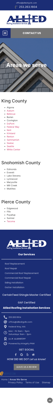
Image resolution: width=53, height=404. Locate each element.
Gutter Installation (14, 287)
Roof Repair (11, 268)
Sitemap (46, 382)
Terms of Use (32, 382)
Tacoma (11, 221)
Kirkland (11, 133)
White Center (13, 149)
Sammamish (13, 139)
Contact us (32, 33)
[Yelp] (27, 354)
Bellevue (11, 114)
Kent (9, 130)
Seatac (10, 143)
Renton (10, 136)
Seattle (10, 146)
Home (4, 379)
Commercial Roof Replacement (22, 273)
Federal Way (13, 126)
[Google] (21, 354)
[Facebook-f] (16, 354)
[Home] (33, 354)
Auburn (10, 110)
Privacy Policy (15, 382)
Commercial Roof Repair (18, 277)
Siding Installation (14, 282)
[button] (5, 33)
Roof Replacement (15, 263)
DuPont (10, 123)
